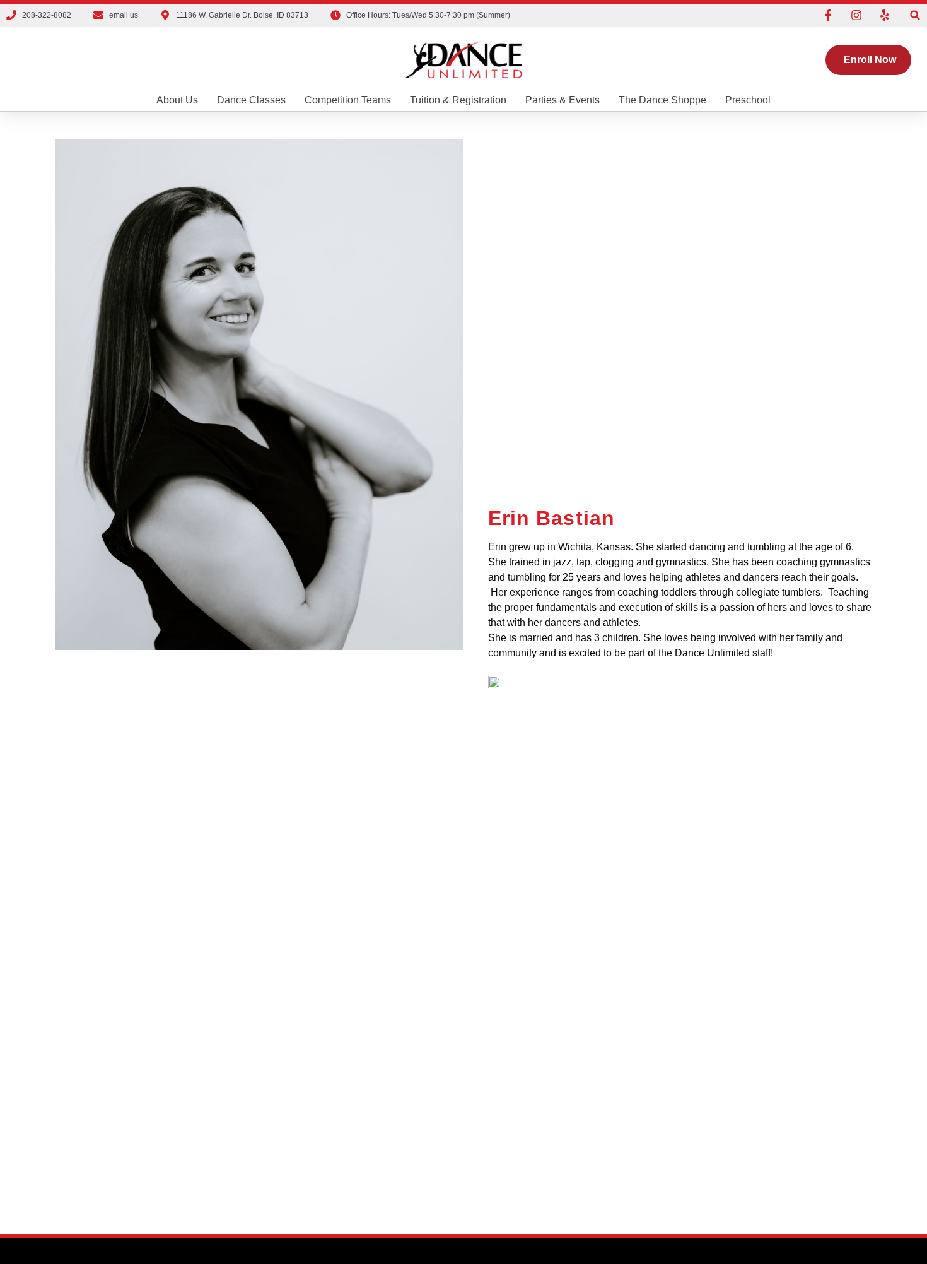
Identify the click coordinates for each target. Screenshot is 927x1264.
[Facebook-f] (828, 15)
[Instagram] (856, 15)
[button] (915, 15)
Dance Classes (251, 100)
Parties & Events (562, 100)
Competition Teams (348, 100)
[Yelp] (884, 15)
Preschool (748, 100)
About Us (177, 100)
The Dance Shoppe (662, 100)
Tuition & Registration (458, 100)
